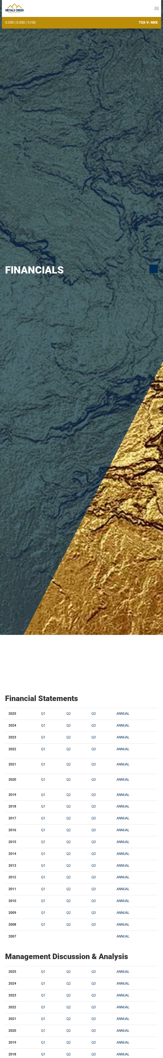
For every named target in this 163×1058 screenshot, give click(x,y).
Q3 (93, 714)
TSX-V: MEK (148, 23)
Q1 (43, 714)
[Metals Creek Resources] (14, 8)
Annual (123, 795)
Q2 (68, 714)
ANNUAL (123, 714)
